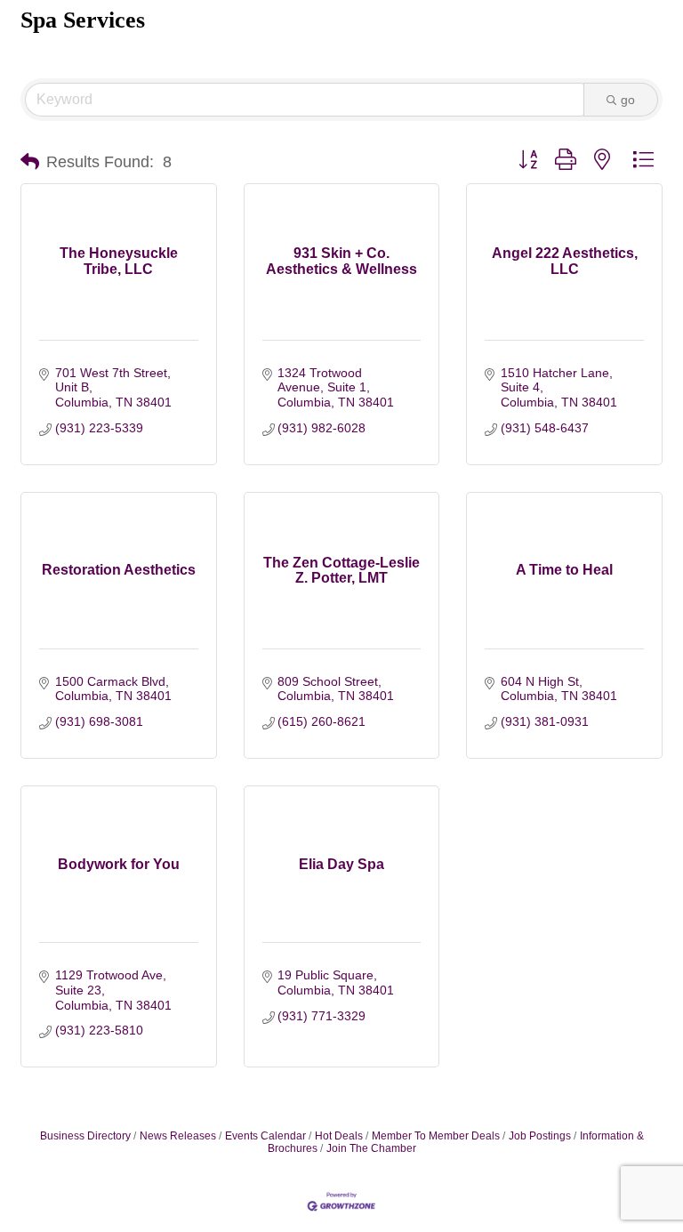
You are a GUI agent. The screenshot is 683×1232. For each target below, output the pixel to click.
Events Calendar (265, 1136)
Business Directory (85, 1136)
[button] (29, 162)
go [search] (628, 100)
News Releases (178, 1136)
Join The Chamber (371, 1148)
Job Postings (540, 1136)
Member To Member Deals (436, 1136)
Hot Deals (339, 1136)
